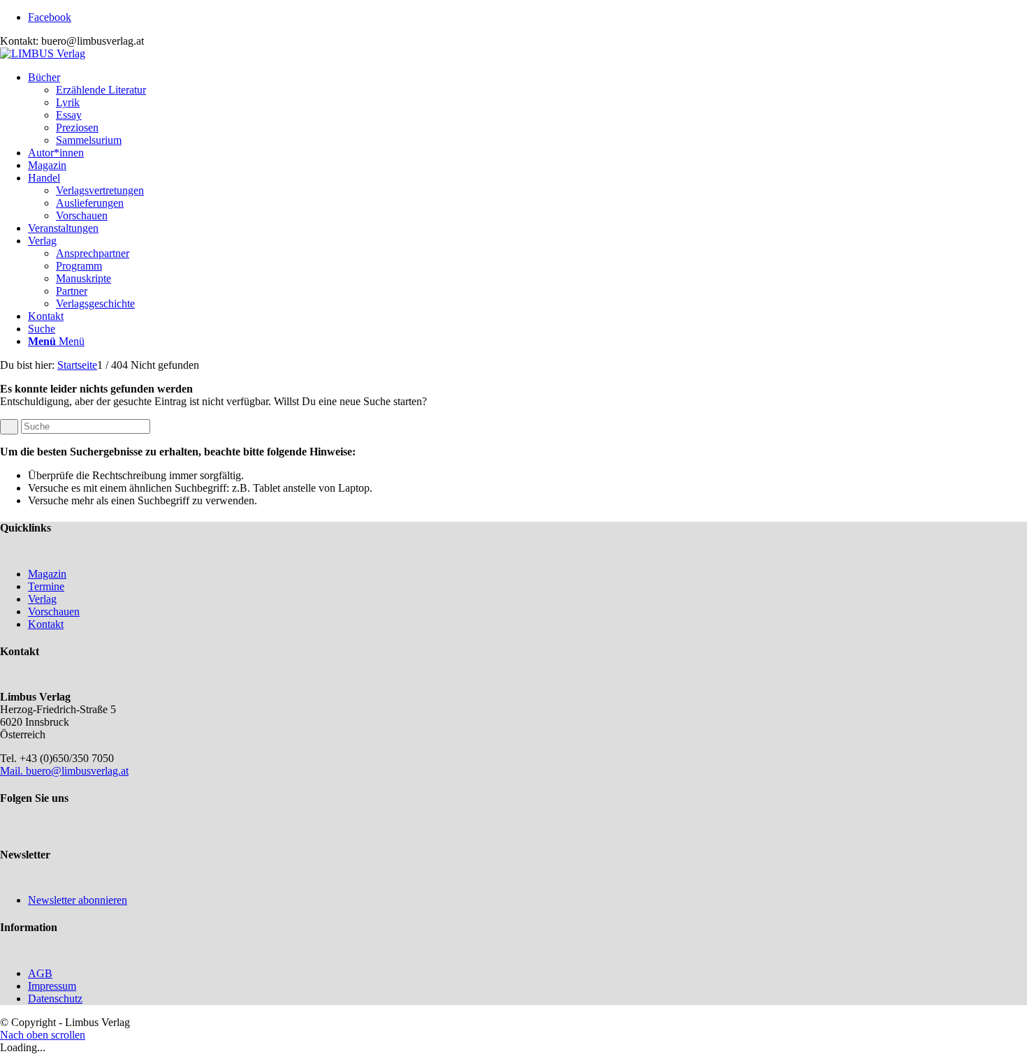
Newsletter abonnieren (77, 900)
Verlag (42, 599)
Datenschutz (55, 998)
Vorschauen (54, 611)
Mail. (13, 771)
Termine (46, 586)
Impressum (52, 986)
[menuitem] (527, 109)
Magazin (47, 574)
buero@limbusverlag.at (77, 771)
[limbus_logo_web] (42, 53)
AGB (40, 973)
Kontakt (46, 624)
